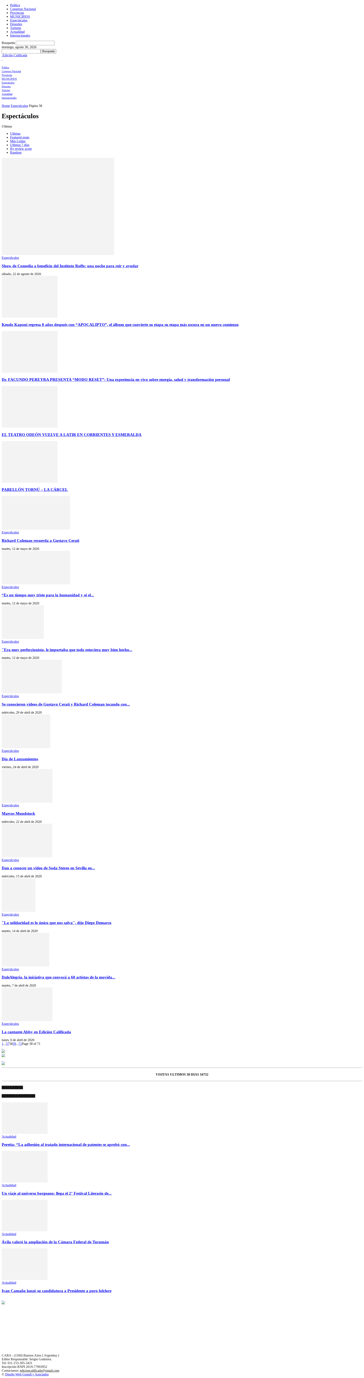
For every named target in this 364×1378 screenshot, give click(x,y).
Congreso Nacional (23, 9)
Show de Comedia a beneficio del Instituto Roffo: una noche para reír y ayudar (70, 266)
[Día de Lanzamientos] (26, 747)
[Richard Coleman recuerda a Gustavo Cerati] (36, 528)
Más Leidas (17, 141)
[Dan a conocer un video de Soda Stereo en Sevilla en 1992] (27, 856)
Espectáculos (18, 20)
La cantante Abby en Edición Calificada (36, 1032)
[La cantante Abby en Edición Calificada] (27, 1020)
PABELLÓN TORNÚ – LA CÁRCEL (35, 489)
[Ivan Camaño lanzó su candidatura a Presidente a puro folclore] (25, 1279)
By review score (21, 148)
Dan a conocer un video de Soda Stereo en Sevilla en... (48, 868)
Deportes (16, 24)
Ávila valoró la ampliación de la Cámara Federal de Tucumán (55, 1242)
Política (15, 5)
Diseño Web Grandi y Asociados (27, 1374)
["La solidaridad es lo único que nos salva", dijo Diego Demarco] (18, 910)
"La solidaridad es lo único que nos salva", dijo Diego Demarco (56, 922)
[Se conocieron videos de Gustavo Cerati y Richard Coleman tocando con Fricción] (32, 692)
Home (6, 106)
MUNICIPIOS (20, 16)
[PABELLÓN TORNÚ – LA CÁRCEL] (30, 481)
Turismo (15, 28)
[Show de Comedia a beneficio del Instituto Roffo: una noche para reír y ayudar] (58, 254)
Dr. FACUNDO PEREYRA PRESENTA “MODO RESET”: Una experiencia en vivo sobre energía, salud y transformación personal (116, 379)
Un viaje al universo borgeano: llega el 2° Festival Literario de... (57, 1193)
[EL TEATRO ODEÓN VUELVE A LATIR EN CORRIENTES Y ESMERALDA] (30, 426)
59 (14, 1043)
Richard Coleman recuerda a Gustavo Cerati (40, 540)
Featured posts (19, 137)
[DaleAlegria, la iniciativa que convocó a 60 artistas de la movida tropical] (25, 965)
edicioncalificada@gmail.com (39, 1370)
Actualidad (17, 31)
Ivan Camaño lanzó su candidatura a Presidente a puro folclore (56, 1291)
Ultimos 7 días (19, 145)
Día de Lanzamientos (20, 759)
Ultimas (15, 133)
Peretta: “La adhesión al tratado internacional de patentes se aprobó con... (66, 1144)
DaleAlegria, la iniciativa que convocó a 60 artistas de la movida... (58, 977)
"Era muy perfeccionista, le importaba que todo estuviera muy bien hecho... (67, 650)
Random (15, 152)
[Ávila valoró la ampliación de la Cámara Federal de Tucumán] (25, 1230)
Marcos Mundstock (18, 813)
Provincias (17, 13)
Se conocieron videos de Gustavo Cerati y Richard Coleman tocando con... (66, 704)
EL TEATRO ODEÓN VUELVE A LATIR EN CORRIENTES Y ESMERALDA (72, 434)
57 (7, 1043)
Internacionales (20, 35)
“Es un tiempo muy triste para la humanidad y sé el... (48, 595)
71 (20, 1043)
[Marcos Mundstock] (27, 801)
